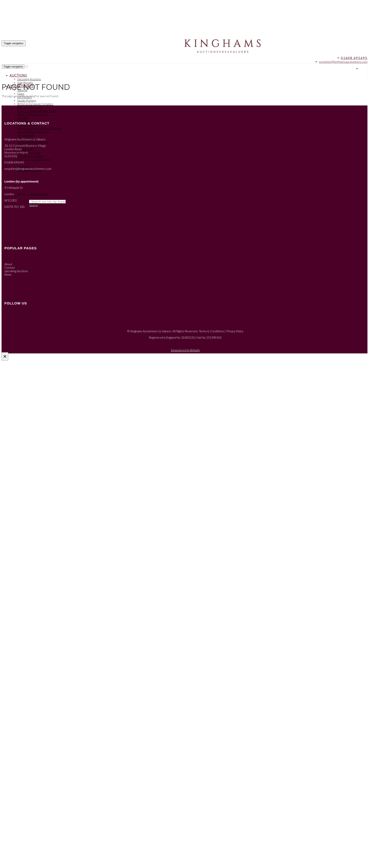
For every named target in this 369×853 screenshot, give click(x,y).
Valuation (23, 166)
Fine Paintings (26, 135)
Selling (16, 178)
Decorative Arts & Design (33, 131)
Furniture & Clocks (29, 152)
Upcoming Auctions (29, 79)
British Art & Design (29, 107)
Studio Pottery (26, 100)
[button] (10, 198)
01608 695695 (354, 58)
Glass (20, 93)
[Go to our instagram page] (364, 68)
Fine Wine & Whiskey (30, 156)
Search (33, 205)
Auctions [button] (18, 75)
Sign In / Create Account (32, 194)
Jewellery (23, 117)
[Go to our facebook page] (363, 68)
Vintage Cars (25, 149)
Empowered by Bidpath (185, 350)
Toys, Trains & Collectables (34, 159)
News (8, 274)
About (8, 264)
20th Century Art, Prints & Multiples (40, 128)
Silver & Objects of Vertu (33, 114)
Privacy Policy (234, 331)
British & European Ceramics (35, 104)
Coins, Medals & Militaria (33, 142)
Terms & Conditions (211, 331)
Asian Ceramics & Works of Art (37, 111)
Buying (16, 174)
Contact (9, 267)
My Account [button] (21, 190)
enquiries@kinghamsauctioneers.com (343, 61)
